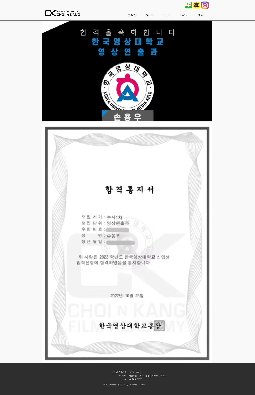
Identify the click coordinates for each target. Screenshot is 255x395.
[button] (132, 15)
